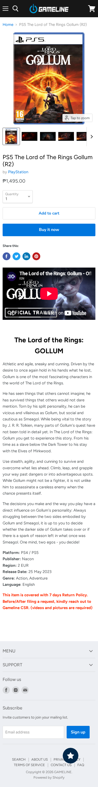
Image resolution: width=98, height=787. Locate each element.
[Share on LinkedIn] (26, 256)
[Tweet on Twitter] (16, 256)
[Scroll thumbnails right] (91, 136)
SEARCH (19, 759)
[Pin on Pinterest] (36, 256)
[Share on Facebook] (6, 256)
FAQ (80, 765)
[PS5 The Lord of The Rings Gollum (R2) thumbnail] (11, 136)
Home (8, 24)
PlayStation (18, 172)
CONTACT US (61, 765)
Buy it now (49, 230)
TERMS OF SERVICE (29, 765)
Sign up (78, 732)
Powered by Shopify (49, 777)
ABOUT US (39, 759)
